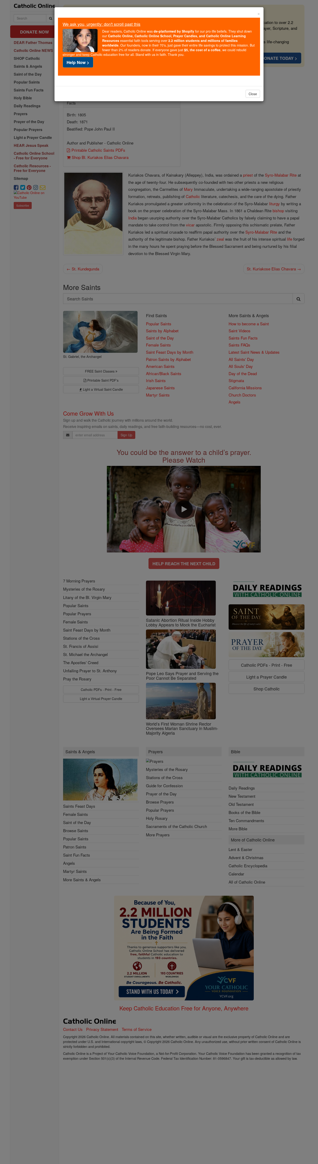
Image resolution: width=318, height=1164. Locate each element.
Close (253, 93)
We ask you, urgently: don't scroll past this (101, 24)
